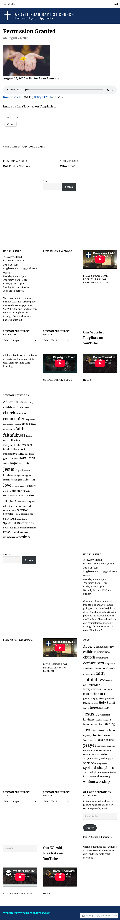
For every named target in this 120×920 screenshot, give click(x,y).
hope (14, 463)
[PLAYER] (116, 4)
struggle (23, 528)
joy (17, 470)
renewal (27, 506)
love (7, 485)
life (20, 480)
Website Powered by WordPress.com (26, 912)
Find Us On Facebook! (58, 251)
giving (20, 453)
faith (20, 429)
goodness (29, 454)
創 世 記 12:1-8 (42, 97)
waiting (26, 532)
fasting (29, 436)
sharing (17, 519)
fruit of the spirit (14, 449)
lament (6, 479)
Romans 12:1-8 (13, 97)
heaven (14, 458)
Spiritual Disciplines (18, 523)
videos (19, 532)
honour (6, 464)
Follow (90, 827)
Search (47, 181)
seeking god (27, 514)
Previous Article (17, 164)
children (9, 407)
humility (24, 463)
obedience (18, 491)
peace (21, 495)
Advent (9, 402)
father (5, 441)
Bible (18, 402)
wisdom (9, 537)
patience (13, 496)
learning (15, 480)
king (17, 476)
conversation (8, 424)
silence (24, 519)
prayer (9, 500)
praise (29, 495)
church (9, 413)
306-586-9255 (11, 264)
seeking (17, 514)
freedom (27, 444)
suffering (31, 528)
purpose (31, 501)
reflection (7, 506)
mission (31, 485)
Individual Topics (33, 146)
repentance (9, 510)
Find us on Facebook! (18, 640)
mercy (23, 486)
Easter (32, 423)
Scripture (8, 514)
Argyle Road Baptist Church (44, 14)
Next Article (69, 164)
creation (18, 424)
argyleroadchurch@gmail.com (20, 268)
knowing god (25, 476)
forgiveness (12, 445)
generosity (9, 453)
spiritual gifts (11, 527)
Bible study (27, 402)
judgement (25, 470)
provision (21, 501)
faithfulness (14, 435)
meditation (16, 486)
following (14, 440)
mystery (7, 491)
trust (6, 532)
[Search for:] (20, 848)
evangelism (9, 429)
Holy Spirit (27, 458)
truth (12, 532)
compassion (30, 419)
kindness (9, 475)
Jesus (8, 469)
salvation (22, 509)
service (8, 518)
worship (22, 537)
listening (29, 479)
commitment (22, 413)
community (13, 418)
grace (6, 458)
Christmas (23, 407)
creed (25, 423)
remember (18, 506)
